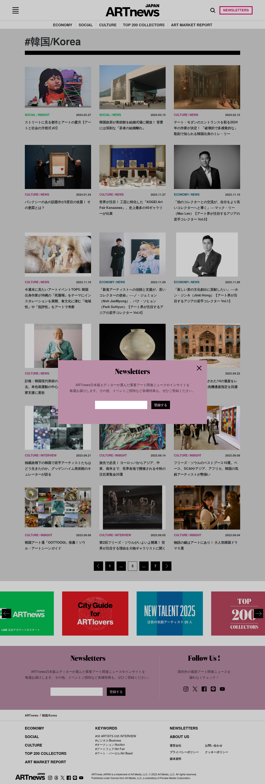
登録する (160, 404)
